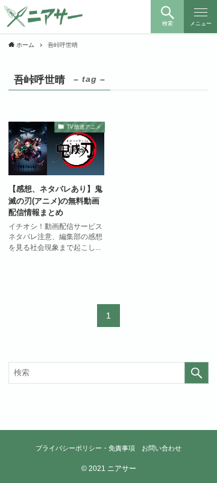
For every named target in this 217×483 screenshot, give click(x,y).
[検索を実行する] (196, 373)
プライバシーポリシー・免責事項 (85, 448)
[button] (167, 16)
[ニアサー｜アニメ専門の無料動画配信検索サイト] (43, 16)
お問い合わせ (161, 448)
